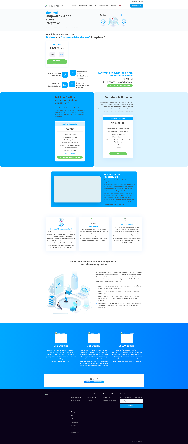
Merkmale (89, 400)
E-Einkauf (73, 425)
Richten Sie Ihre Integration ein (120, 86)
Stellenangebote (75, 400)
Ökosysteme (74, 422)
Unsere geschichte (76, 397)
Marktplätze (74, 428)
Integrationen (83, 5)
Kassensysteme (75, 432)
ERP (72, 415)
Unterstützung (103, 5)
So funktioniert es (92, 397)
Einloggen (134, 1)
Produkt (74, 5)
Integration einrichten (57, 62)
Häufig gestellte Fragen (109, 400)
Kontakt (141, 1)
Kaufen (118, 153)
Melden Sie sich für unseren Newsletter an (131, 397)
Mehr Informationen (70, 153)
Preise (95, 5)
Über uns (113, 5)
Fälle (90, 5)
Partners (105, 404)
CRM (72, 419)
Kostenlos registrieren (94, 382)
